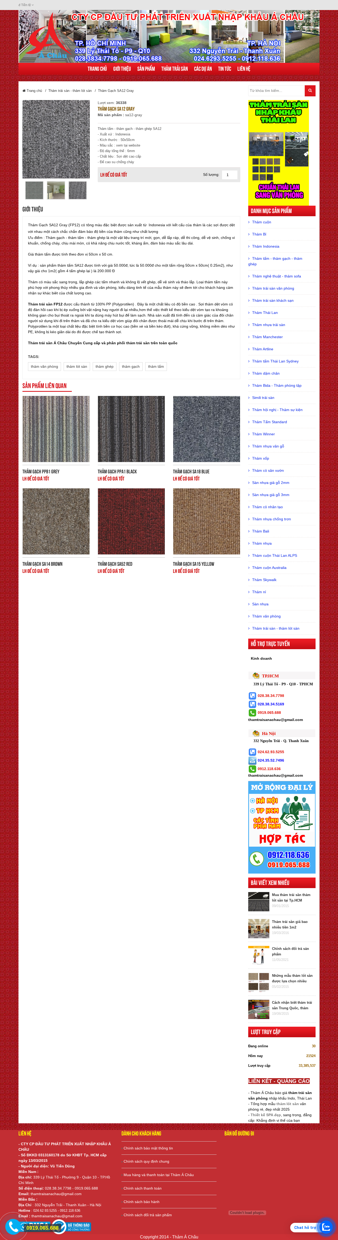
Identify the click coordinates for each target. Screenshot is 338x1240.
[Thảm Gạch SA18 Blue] (206, 429)
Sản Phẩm (146, 69)
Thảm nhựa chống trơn (271, 519)
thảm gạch (131, 366)
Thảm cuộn (261, 222)
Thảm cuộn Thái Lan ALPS (274, 555)
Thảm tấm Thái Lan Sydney (275, 361)
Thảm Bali (260, 531)
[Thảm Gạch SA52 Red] (131, 521)
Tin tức (224, 69)
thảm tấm (156, 366)
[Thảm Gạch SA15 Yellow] (206, 521)
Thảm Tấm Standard (269, 422)
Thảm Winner (263, 434)
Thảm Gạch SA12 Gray (116, 91)
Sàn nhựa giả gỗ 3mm (270, 495)
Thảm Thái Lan (265, 312)
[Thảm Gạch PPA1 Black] (131, 429)
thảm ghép (105, 366)
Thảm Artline (262, 349)
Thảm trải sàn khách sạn (273, 300)
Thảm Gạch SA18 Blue (191, 471)
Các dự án (203, 69)
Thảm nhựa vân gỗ (268, 446)
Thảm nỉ (259, 592)
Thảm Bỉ (259, 234)
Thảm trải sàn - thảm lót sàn (70, 91)
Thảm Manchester (267, 337)
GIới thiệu (122, 69)
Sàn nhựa (260, 604)
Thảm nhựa (262, 543)
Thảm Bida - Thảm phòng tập (277, 385)
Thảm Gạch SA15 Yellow (193, 564)
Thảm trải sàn (174, 69)
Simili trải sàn (263, 397)
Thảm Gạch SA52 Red (115, 564)
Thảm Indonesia (265, 246)
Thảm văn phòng (266, 616)
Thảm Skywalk (264, 580)
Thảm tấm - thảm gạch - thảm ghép (275, 261)
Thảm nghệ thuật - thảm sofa (276, 276)
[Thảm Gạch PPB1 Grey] (56, 429)
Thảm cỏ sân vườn (268, 470)
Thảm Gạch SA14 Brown (42, 564)
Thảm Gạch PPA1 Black (117, 471)
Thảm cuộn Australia (269, 567)
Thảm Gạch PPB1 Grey (40, 471)
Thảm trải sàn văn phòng (273, 288)
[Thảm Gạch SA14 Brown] (56, 521)
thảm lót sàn (77, 366)
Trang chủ (97, 69)
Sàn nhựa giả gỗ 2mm (270, 482)
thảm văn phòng (44, 366)
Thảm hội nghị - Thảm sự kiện (277, 410)
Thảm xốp (260, 458)
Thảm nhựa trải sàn (268, 325)
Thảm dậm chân (266, 373)
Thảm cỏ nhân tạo (267, 507)
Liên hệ (243, 69)
